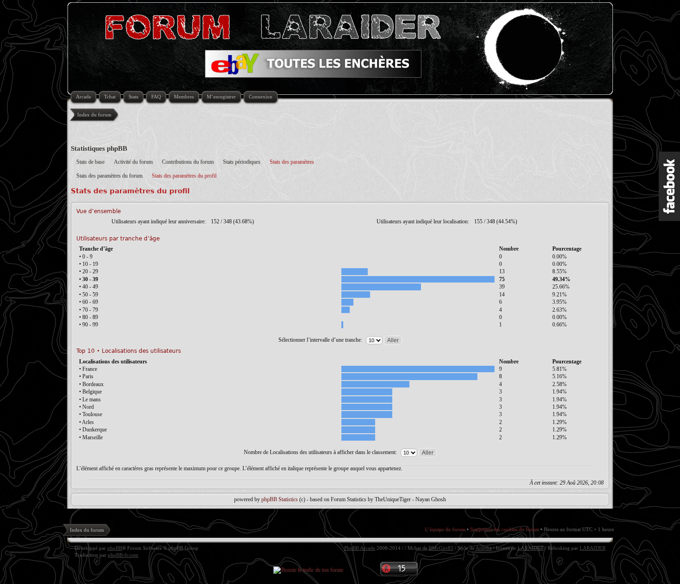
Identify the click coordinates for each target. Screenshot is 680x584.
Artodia (484, 548)
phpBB (114, 548)
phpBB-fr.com (123, 555)
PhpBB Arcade (359, 548)
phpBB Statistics (279, 499)
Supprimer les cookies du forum (504, 529)
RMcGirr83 (441, 548)
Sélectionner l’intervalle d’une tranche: (321, 340)
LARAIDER (531, 548)
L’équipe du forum (445, 529)
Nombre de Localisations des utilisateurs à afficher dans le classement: (321, 452)
